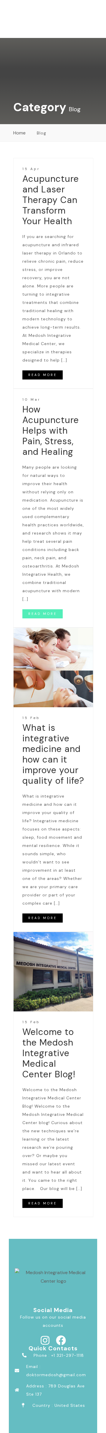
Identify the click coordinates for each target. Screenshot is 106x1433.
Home (19, 133)
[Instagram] (45, 1340)
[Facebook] (61, 1340)
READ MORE (42, 375)
